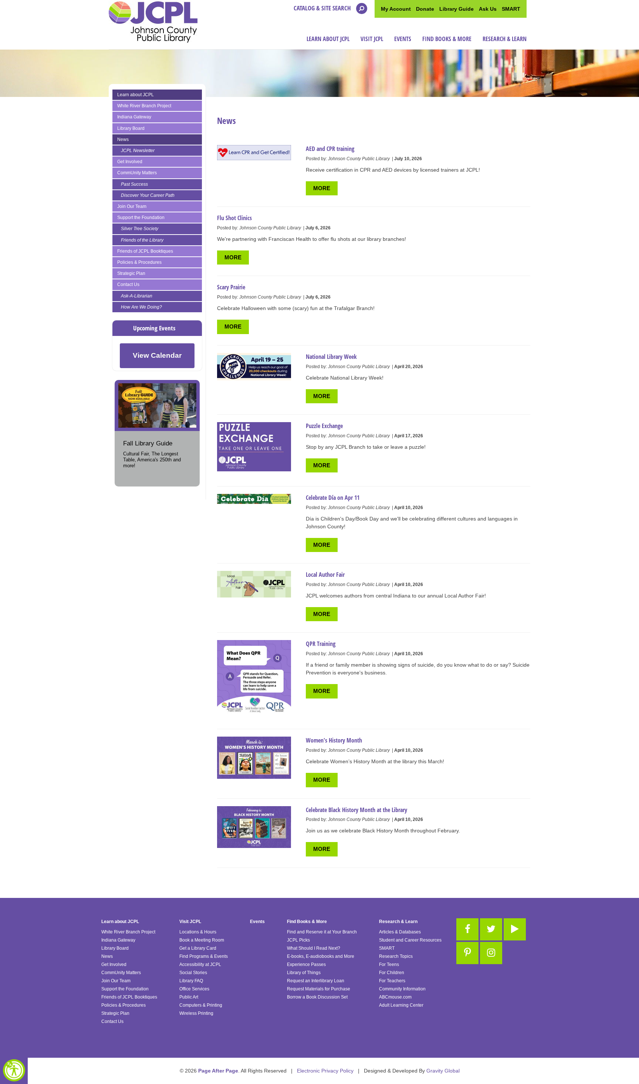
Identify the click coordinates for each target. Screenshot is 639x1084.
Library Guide (456, 9)
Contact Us (128, 284)
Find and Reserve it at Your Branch (322, 932)
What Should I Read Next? (313, 948)
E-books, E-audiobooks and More (320, 956)
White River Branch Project (144, 105)
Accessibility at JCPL (200, 964)
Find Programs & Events (203, 956)
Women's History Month (334, 740)
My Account (396, 9)
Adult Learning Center (401, 1005)
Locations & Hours (197, 932)
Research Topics (396, 956)
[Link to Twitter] (491, 929)
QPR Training (320, 644)
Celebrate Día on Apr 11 (332, 498)
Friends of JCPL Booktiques (145, 251)
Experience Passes (306, 964)
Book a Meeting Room (201, 940)
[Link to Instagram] (491, 953)
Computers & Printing (200, 1005)
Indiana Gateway (134, 116)
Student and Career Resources (410, 940)
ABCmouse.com (395, 997)
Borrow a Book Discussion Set (317, 997)
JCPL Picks (298, 940)
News (123, 139)
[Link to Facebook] (467, 929)
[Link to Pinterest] (467, 953)
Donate (425, 9)
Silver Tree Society (139, 228)
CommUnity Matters (137, 172)
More (321, 188)
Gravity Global (443, 1071)
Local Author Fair (325, 574)
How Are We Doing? (141, 307)
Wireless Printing (196, 1013)
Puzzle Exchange (324, 426)
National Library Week (331, 357)
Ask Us (488, 9)
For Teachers (392, 980)
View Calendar (157, 355)
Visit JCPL (372, 39)
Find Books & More (446, 39)
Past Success (134, 184)
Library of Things (304, 972)
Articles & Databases (400, 932)
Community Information (402, 989)
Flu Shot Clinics (234, 218)
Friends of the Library (142, 240)
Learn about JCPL (328, 39)
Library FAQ (191, 980)
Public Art (188, 997)
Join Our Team (131, 206)
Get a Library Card (197, 948)
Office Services (194, 989)
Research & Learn (505, 39)
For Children (391, 972)
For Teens (389, 964)
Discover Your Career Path (148, 195)
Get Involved (129, 161)
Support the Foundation (141, 217)
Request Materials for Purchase (318, 989)
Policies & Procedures (139, 262)
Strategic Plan (131, 273)
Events (402, 39)
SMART (511, 9)
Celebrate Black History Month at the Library (356, 810)
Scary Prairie (231, 287)
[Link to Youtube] (515, 929)
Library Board (131, 128)
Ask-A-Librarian (136, 296)
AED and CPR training (330, 149)
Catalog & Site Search (323, 8)
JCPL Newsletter (138, 150)
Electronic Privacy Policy (325, 1071)
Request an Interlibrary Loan (315, 980)
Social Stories (193, 972)
